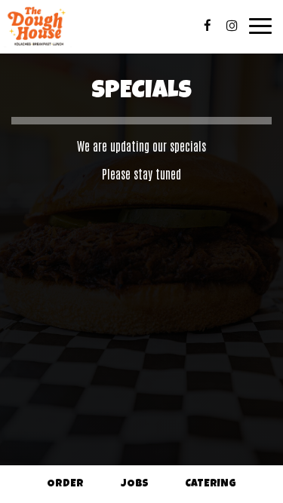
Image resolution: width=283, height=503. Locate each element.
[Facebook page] (207, 26)
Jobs (135, 484)
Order (65, 484)
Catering (210, 484)
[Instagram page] (232, 26)
